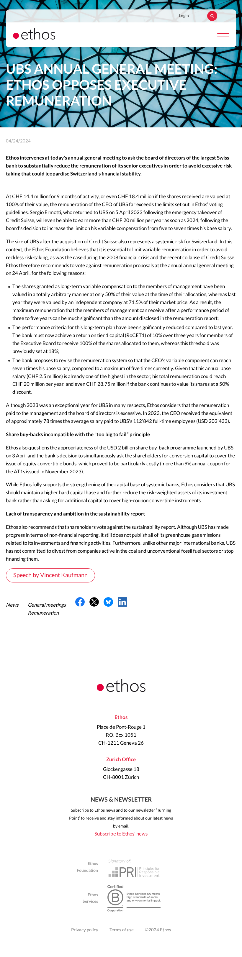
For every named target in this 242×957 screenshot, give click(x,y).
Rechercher (212, 16)
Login (184, 16)
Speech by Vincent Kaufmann (50, 575)
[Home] (34, 37)
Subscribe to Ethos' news (121, 833)
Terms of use (121, 930)
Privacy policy (84, 930)
